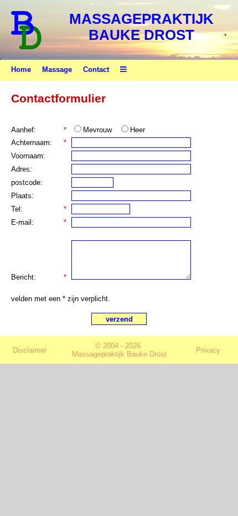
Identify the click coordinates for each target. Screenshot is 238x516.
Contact (96, 69)
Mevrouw (97, 130)
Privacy (208, 350)
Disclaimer (29, 350)
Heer (137, 130)
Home (21, 69)
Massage (57, 69)
